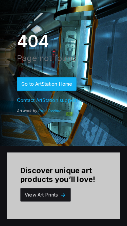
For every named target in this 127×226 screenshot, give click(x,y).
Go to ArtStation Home (46, 84)
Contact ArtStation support (47, 100)
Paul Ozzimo (50, 110)
